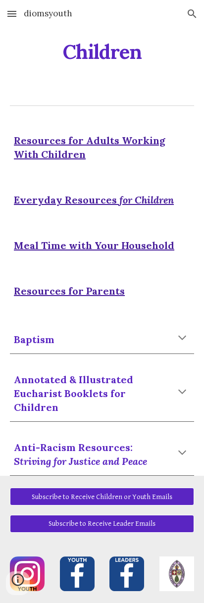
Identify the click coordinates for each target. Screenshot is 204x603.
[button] (12, 13)
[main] (102, 52)
